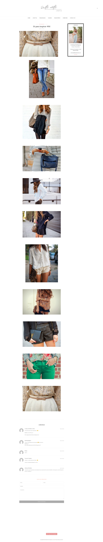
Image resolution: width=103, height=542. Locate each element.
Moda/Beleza (42, 17)
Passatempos (57, 17)
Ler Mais (75, 54)
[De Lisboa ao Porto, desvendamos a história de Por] (29, 519)
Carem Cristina (28, 458)
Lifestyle (35, 17)
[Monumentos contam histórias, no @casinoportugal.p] (59, 519)
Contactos (72, 17)
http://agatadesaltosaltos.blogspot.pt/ (32, 434)
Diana (26, 450)
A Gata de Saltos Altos (30, 428)
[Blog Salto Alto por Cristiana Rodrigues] (51, 8)
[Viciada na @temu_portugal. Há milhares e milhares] (89, 524)
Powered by (59, 539)
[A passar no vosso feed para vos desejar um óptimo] (14, 519)
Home (29, 17)
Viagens (50, 17)
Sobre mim (65, 17)
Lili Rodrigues (28, 440)
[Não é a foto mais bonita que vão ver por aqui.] (44, 522)
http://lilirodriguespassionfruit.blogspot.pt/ (33, 445)
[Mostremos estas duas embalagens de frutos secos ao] (74, 523)
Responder (62, 428)
